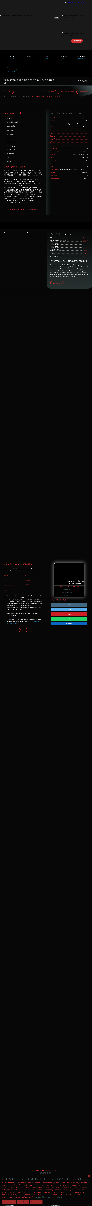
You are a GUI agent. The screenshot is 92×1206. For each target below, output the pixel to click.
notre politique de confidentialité (49, 1197)
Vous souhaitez (27, 584)
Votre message (8, 591)
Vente (5, 96)
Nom (25, 575)
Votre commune (9, 586)
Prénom (6, 575)
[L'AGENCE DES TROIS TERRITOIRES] (77, 7)
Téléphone (27, 580)
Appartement (13, 96)
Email (5, 580)
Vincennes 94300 (24, 96)
